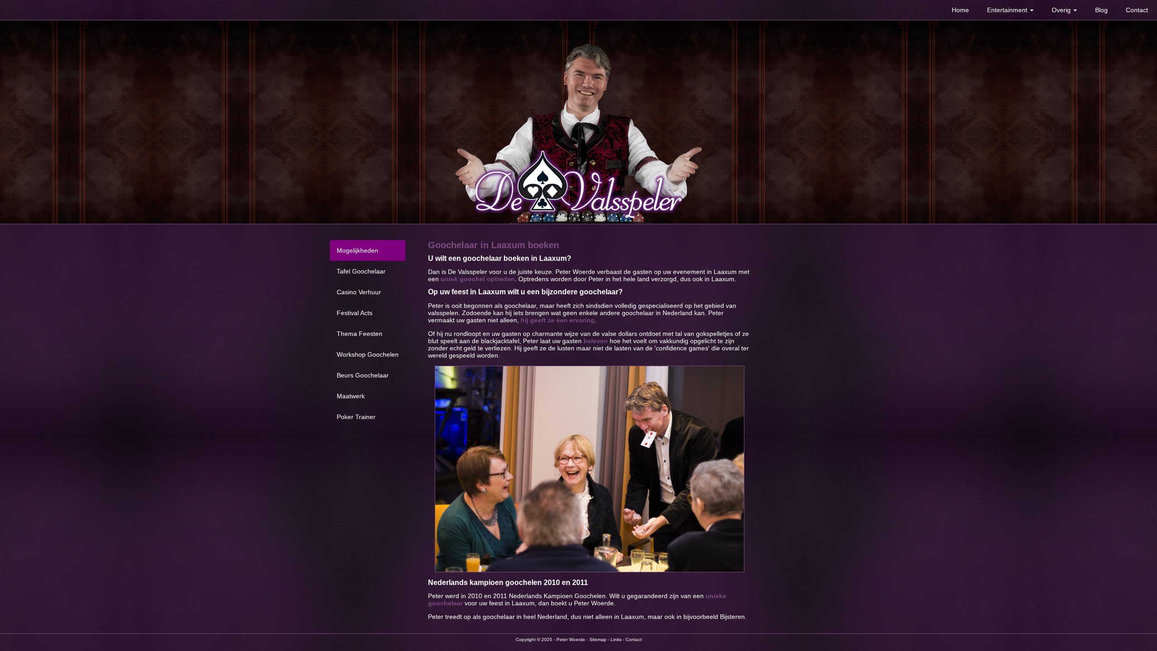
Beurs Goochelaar (363, 375)
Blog (1101, 10)
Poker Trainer (356, 416)
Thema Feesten (359, 333)
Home (960, 10)
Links (616, 639)
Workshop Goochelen (368, 354)
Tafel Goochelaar (361, 271)
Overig (1062, 10)
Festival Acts (354, 312)
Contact (1137, 10)
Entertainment (1008, 10)
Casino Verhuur (359, 292)
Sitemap (598, 639)
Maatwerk (351, 396)
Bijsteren (732, 616)
